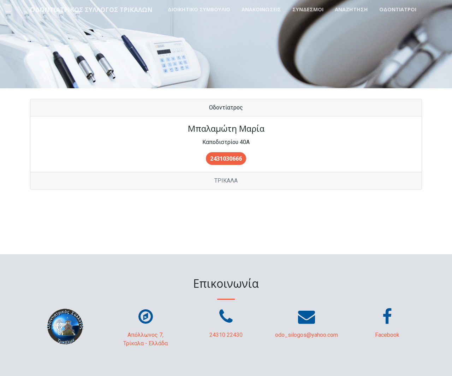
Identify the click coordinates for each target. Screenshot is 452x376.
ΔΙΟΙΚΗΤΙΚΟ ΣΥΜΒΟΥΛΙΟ (199, 9)
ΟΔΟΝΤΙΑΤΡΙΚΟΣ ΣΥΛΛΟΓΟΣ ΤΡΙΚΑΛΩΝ (91, 9)
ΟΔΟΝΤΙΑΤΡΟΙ (397, 9)
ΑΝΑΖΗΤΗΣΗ (351, 9)
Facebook (387, 335)
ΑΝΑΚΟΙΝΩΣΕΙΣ (261, 9)
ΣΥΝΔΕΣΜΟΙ (307, 9)
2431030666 (226, 158)
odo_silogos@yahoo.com (306, 335)
